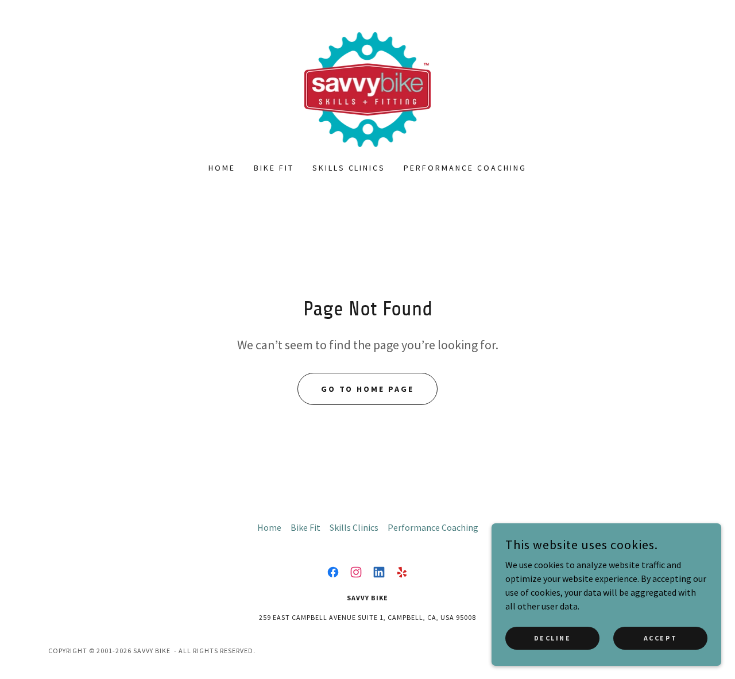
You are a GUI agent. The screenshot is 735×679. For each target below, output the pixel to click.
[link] (367, 88)
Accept (660, 638)
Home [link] (221, 168)
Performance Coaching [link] (465, 168)
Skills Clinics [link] (349, 168)
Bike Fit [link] (274, 168)
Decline (552, 638)
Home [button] (269, 527)
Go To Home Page (368, 389)
